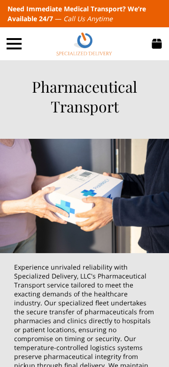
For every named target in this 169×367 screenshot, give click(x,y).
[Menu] (14, 43)
